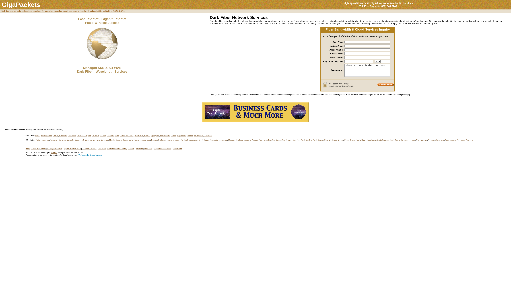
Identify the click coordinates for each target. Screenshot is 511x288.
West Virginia (450, 140)
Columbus (80, 136)
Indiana (143, 140)
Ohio (326, 140)
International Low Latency (117, 149)
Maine (177, 140)
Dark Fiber (102, 149)
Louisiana (170, 140)
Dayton (88, 136)
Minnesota (214, 140)
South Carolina (382, 140)
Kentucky (161, 140)
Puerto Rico (360, 140)
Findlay (103, 136)
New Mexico (287, 140)
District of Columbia (100, 140)
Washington (439, 140)
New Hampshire (265, 140)
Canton (55, 136)
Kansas (154, 140)
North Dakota (318, 140)
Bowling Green (46, 136)
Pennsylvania (349, 140)
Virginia (431, 140)
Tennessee (405, 140)
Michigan (205, 140)
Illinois (136, 140)
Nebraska (247, 140)
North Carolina (306, 140)
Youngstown (198, 136)
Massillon (129, 136)
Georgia (118, 140)
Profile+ (54, 153)
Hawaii (125, 140)
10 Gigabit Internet (89, 149)
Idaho (131, 140)
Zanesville (208, 136)
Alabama (39, 140)
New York (296, 140)
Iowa (148, 140)
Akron (37, 136)
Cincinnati (63, 136)
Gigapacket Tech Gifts (162, 149)
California (62, 140)
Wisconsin (461, 140)
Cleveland (72, 136)
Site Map (139, 149)
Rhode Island (371, 140)
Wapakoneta (181, 136)
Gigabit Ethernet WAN (72, 149)
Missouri (231, 140)
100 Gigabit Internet (54, 149)
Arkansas (53, 140)
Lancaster (110, 136)
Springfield (155, 136)
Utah (418, 140)
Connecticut (79, 140)
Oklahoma (333, 140)
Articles (131, 149)
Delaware (95, 136)
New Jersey (276, 140)
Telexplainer (177, 149)
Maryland (184, 140)
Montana (239, 140)
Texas (413, 140)
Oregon (340, 140)
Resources (148, 149)
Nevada (255, 140)
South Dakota (395, 140)
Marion (122, 136)
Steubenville (165, 136)
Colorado (70, 140)
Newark (147, 136)
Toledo (173, 136)
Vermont (424, 140)
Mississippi (223, 140)
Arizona (46, 140)
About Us (35, 149)
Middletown (139, 136)
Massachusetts (195, 140)
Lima (117, 136)
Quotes (43, 149)
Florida (111, 140)
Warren (190, 136)
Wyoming (469, 140)
